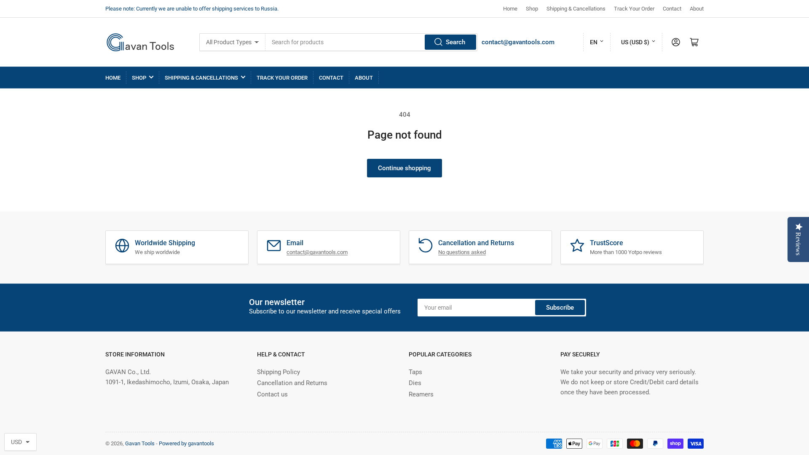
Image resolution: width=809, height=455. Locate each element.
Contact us (272, 394)
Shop (532, 8)
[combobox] (371, 42)
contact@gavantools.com (518, 42)
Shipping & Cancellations (575, 8)
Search (455, 42)
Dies (415, 383)
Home (510, 8)
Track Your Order (634, 8)
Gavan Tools (140, 443)
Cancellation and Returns (292, 383)
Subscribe (560, 307)
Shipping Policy (278, 372)
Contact (672, 8)
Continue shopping (404, 168)
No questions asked (462, 252)
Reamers (421, 394)
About (697, 8)
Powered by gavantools (186, 443)
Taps (415, 372)
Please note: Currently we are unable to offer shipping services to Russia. (192, 8)
